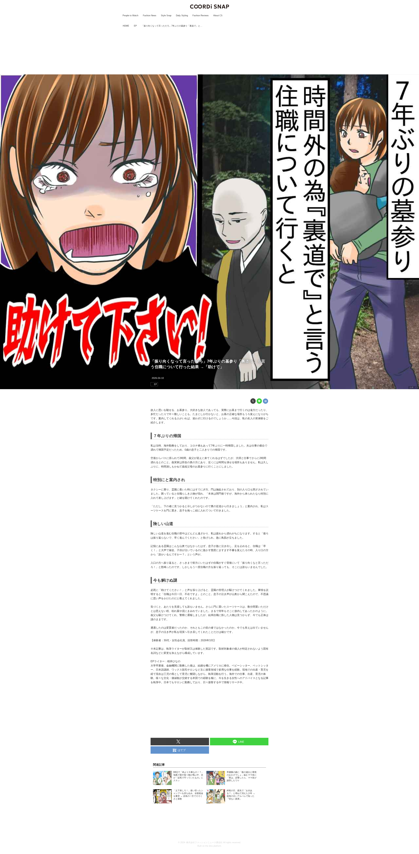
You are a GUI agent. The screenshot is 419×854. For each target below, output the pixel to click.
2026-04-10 (158, 378)
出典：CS (413, 387)
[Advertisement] (209, 51)
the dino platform (213, 846)
